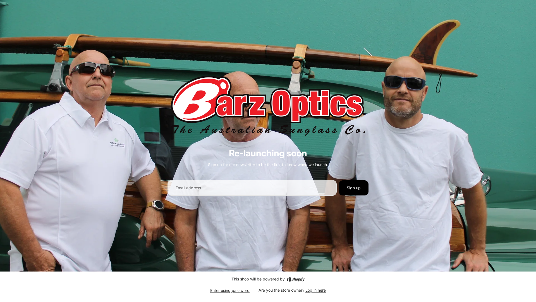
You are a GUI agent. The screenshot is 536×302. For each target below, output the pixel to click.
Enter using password (230, 290)
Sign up (354, 187)
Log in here (315, 290)
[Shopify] (296, 279)
